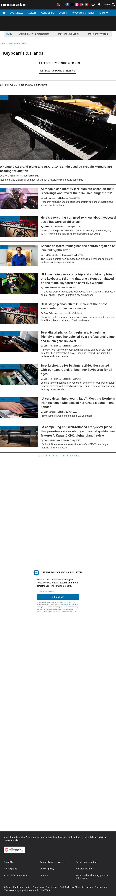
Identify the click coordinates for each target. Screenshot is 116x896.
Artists (4, 97)
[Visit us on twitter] (72, 4)
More (102, 12)
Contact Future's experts (52, 862)
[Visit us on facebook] (67, 4)
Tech (3, 43)
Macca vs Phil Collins (68, 33)
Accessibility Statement (15, 875)
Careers (44, 875)
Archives (74, 455)
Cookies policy (47, 868)
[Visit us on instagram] (77, 4)
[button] (109, 4)
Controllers (47, 12)
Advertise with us (85, 868)
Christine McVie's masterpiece (33, 33)
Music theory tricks (98, 33)
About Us (8, 862)
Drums (63, 12)
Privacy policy (10, 868)
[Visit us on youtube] (82, 4)
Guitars (32, 12)
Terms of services (66, 602)
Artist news (16, 12)
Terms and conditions (87, 862)
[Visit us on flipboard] (86, 4)
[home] (4, 12)
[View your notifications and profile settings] (99, 5)
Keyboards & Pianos (83, 12)
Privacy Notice (69, 604)
